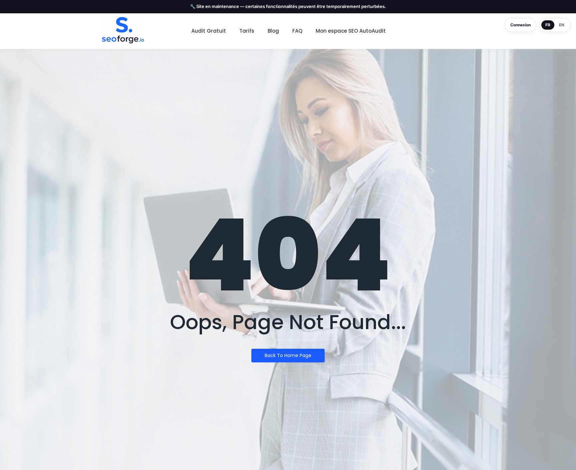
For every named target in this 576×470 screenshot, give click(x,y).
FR (547, 24)
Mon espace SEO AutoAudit (351, 30)
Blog (273, 30)
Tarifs (246, 30)
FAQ (297, 30)
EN (561, 24)
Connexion (520, 24)
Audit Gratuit (208, 30)
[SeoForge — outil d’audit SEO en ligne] (122, 30)
